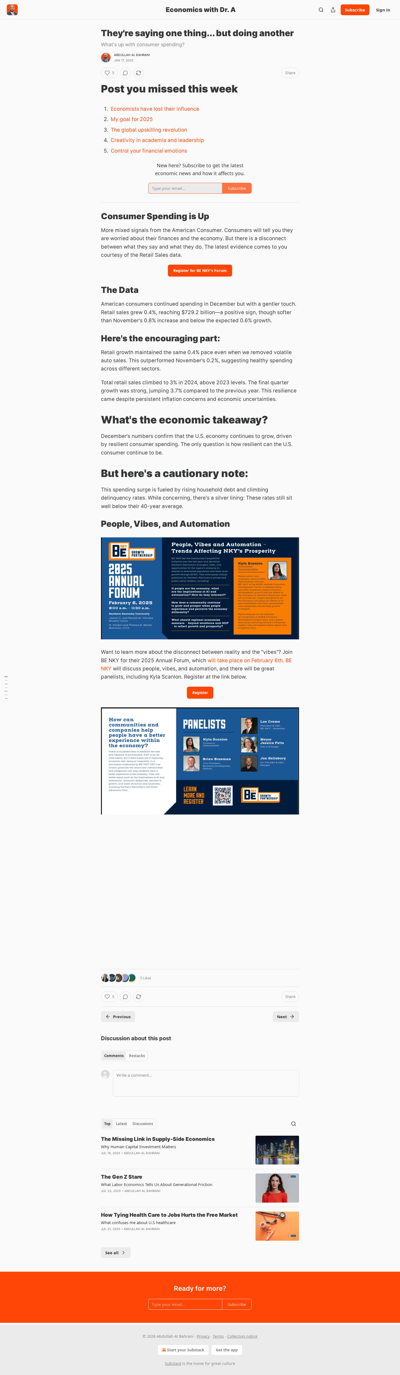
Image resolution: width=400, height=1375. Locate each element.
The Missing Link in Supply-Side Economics (158, 1139)
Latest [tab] (121, 1123)
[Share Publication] (333, 9)
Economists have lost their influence (155, 109)
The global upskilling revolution (149, 130)
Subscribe (355, 10)
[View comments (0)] (125, 72)
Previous (122, 1016)
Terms (218, 1336)
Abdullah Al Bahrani (132, 55)
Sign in (383, 10)
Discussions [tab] (143, 1123)
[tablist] (124, 1055)
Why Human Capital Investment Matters (138, 1146)
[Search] (321, 9)
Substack (173, 1363)
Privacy (203, 1336)
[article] (200, 1150)
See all (112, 1252)
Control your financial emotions (149, 151)
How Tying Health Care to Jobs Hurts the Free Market (169, 1215)
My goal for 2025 (132, 119)
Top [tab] (107, 1123)
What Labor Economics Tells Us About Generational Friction (156, 1184)
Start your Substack (185, 1349)
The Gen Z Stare (121, 1177)
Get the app (227, 1349)
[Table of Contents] (6, 687)
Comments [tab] (114, 1055)
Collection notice (242, 1336)
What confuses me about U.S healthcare (138, 1222)
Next (282, 1016)
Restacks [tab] (137, 1055)
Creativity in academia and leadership (157, 140)
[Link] (93, 88)
